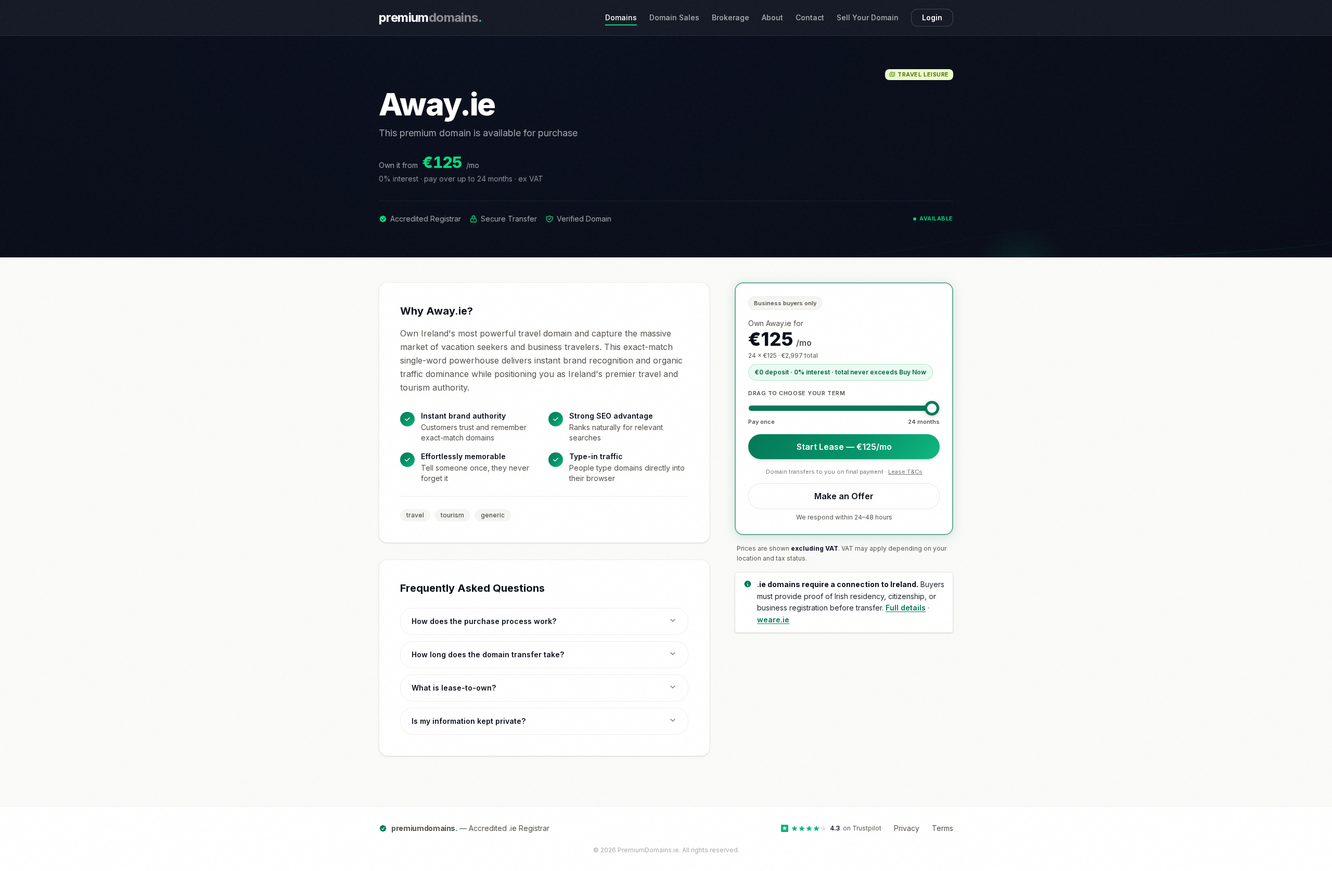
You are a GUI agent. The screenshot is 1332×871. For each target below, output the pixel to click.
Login (932, 17)
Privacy (906, 828)
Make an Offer (844, 496)
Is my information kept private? (469, 721)
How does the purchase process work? (484, 621)
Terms (942, 828)
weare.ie (773, 619)
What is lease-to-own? (454, 687)
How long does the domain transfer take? (488, 654)
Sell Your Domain (868, 17)
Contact (810, 17)
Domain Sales (674, 17)
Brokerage (730, 17)
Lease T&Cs (905, 471)
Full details (906, 607)
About (772, 17)
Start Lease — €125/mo (844, 446)
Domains (621, 17)
